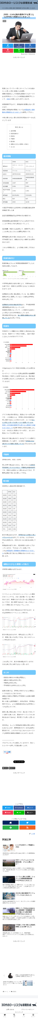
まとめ (13, 147)
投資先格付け (15, 133)
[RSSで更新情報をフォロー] (27, 827)
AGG (8, 99)
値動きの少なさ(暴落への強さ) (19, 144)
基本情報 (13, 131)
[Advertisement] (19, 71)
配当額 (13, 141)
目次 (16, 127)
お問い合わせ (10, 1009)
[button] (34, 493)
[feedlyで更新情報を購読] (11, 827)
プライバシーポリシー (27, 1009)
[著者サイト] (11, 823)
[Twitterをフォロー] (27, 823)
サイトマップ (19, 1012)
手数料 (13, 139)
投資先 (13, 136)
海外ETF (12, 768)
